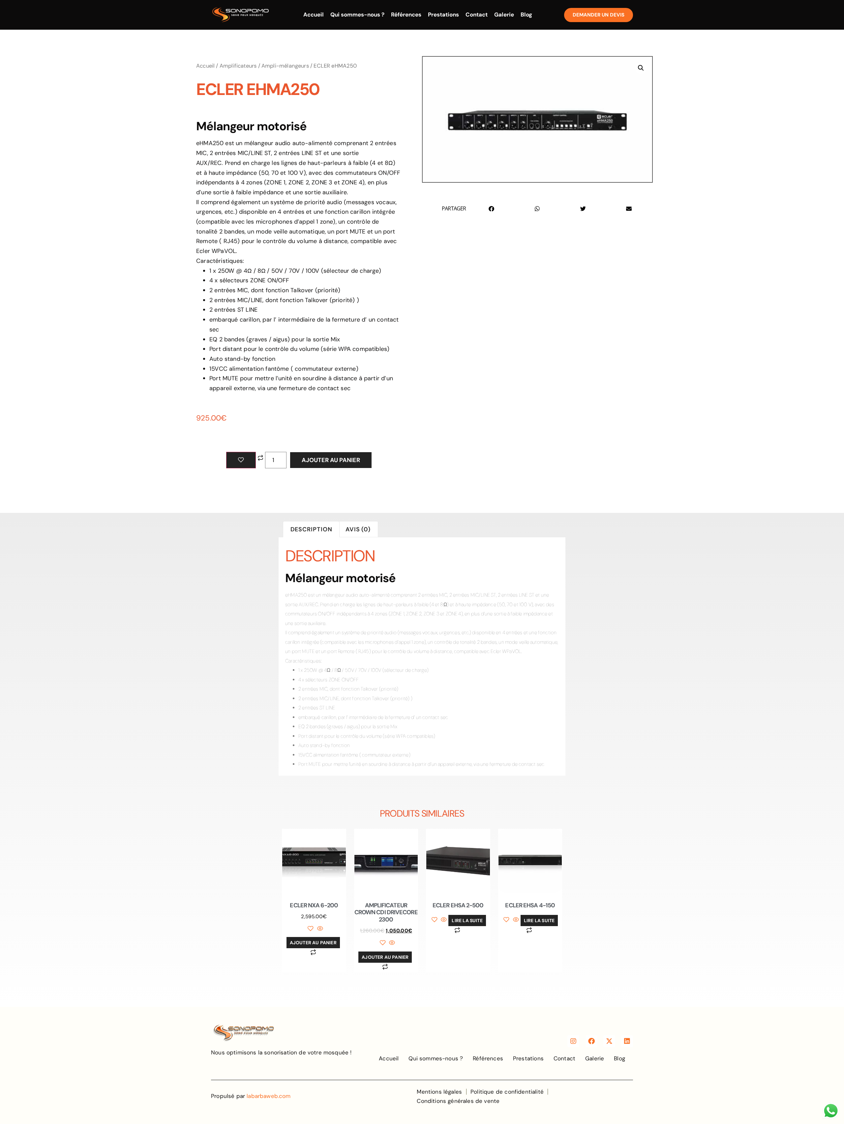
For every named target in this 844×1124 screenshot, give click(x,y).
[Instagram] (573, 1041)
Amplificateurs (238, 65)
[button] (641, 68)
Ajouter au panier (331, 460)
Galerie (504, 14)
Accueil (313, 14)
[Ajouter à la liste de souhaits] (241, 460)
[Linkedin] (627, 1041)
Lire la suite (467, 920)
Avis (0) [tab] (358, 529)
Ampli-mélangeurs (285, 65)
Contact (477, 14)
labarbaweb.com (268, 1096)
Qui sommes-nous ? (357, 14)
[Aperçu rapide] (319, 929)
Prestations (443, 14)
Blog (526, 14)
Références (406, 14)
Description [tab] (311, 529)
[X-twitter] (609, 1041)
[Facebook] (591, 1041)
